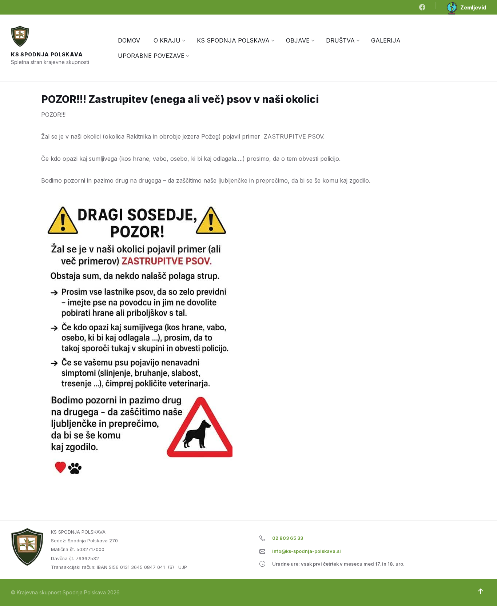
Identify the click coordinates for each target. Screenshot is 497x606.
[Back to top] (480, 591)
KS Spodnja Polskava (47, 54)
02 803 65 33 (287, 538)
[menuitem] (129, 40)
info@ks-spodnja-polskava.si (306, 551)
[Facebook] (422, 7)
